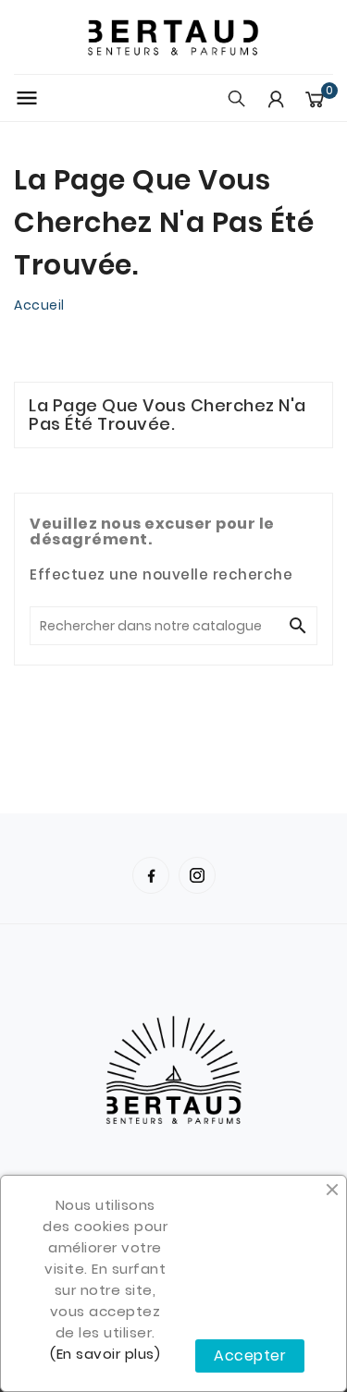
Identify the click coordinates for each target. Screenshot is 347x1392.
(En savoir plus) (105, 1353)
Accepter (250, 1355)
